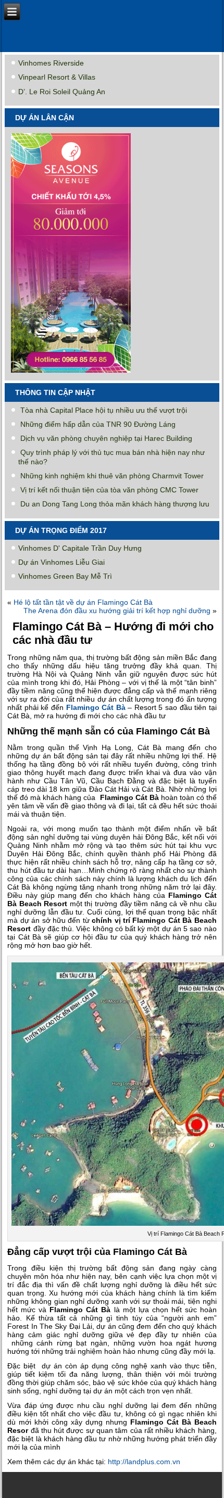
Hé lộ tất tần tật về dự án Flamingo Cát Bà (83, 602)
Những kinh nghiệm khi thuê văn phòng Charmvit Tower (112, 476)
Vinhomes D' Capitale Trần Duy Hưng (80, 548)
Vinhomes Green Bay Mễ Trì (65, 576)
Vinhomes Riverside (51, 63)
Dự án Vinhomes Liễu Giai (61, 562)
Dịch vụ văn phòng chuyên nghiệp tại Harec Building (106, 438)
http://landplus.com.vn (144, 1461)
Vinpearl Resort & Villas (56, 77)
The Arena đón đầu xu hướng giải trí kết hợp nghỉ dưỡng (116, 610)
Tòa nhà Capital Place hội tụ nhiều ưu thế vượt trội (103, 410)
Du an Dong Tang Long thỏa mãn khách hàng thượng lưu (114, 504)
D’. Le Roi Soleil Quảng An (61, 91)
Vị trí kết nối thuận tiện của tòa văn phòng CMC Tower (109, 490)
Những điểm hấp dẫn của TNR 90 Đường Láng (98, 424)
